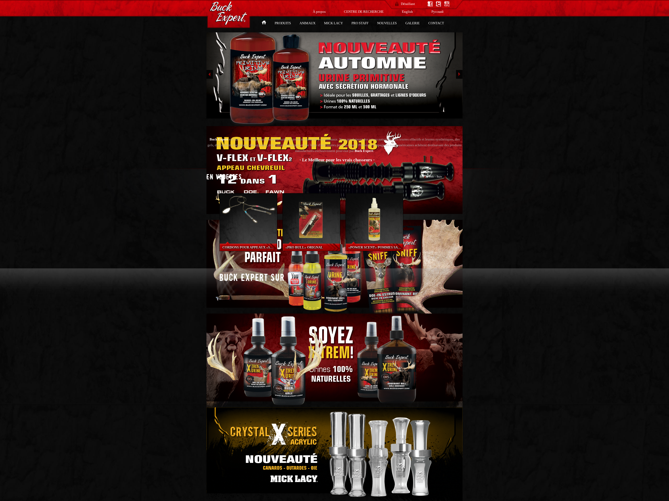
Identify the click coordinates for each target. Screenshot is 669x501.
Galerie (412, 23)
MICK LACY (334, 23)
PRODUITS (283, 23)
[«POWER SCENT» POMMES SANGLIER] (374, 242)
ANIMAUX (307, 23)
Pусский (437, 12)
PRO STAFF (360, 23)
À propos (319, 12)
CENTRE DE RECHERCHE (364, 12)
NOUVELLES (387, 23)
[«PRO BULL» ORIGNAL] (311, 242)
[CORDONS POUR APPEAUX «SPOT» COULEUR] (248, 225)
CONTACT (436, 23)
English (407, 12)
